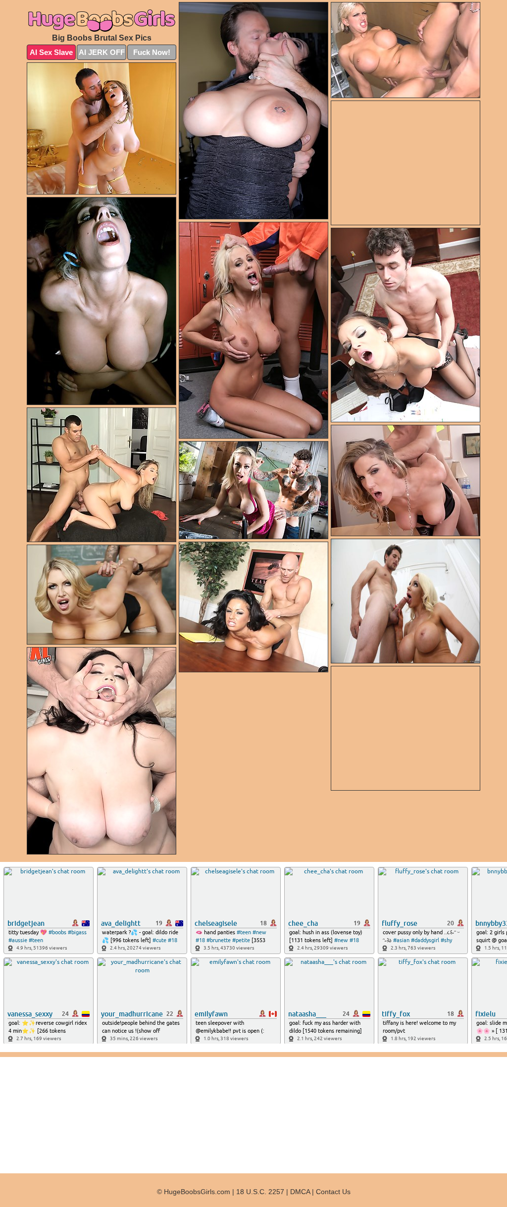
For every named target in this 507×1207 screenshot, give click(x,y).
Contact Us (333, 1192)
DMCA (300, 1192)
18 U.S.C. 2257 (260, 1192)
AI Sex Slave (51, 52)
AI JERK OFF (102, 52)
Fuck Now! (151, 52)
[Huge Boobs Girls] (101, 20)
